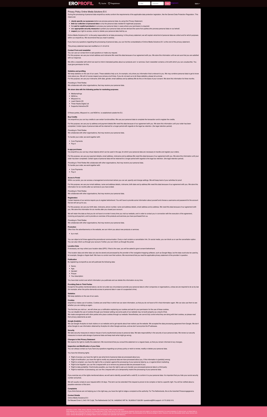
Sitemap (89, 409)
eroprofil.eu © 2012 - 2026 (73, 409)
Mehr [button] (197, 3)
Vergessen (174, 3)
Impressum (121, 409)
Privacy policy (104, 409)
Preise (94, 409)
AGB (110, 409)
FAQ (98, 409)
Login (167, 3)
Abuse (84, 409)
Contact (115, 409)
